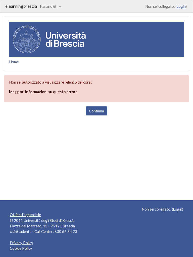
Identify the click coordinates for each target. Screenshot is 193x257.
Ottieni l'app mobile (25, 214)
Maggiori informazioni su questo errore (43, 91)
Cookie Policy (21, 248)
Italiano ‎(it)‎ (49, 6)
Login (181, 6)
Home (14, 61)
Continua (96, 111)
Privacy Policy (21, 242)
